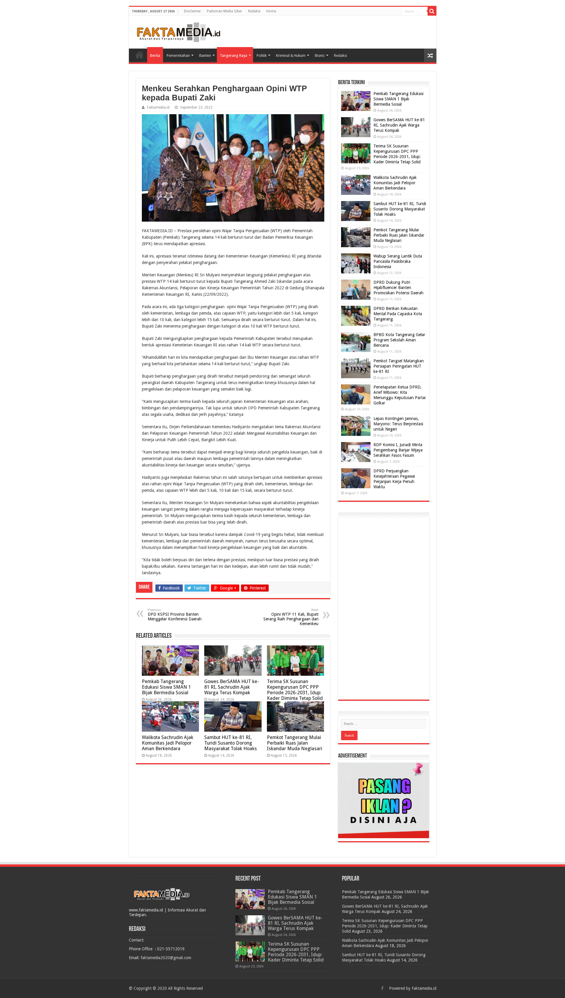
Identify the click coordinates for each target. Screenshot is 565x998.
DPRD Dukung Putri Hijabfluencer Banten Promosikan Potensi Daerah (398, 287)
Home (271, 11)
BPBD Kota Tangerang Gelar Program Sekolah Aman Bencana (399, 340)
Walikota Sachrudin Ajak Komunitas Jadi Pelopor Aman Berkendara (167, 743)
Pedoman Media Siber (224, 11)
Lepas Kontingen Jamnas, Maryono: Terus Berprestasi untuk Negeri (398, 423)
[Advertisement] (383, 608)
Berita (155, 55)
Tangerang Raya (233, 55)
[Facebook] (382, 988)
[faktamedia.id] (177, 31)
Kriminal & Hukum (290, 55)
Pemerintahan (178, 55)
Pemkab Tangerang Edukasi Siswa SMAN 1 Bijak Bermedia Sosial (166, 687)
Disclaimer (192, 11)
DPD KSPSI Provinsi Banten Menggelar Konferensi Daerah (175, 614)
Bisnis (320, 55)
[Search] (432, 11)
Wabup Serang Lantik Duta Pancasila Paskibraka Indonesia (397, 261)
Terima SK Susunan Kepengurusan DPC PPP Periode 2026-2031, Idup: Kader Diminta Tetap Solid (295, 690)
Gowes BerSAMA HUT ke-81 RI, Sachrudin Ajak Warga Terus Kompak (231, 687)
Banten (205, 55)
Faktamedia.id (158, 107)
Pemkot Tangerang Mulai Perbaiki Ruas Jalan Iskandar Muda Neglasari (294, 743)
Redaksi (254, 11)
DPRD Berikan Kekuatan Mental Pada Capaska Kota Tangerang (397, 313)
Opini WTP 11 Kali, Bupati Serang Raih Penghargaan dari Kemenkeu (290, 617)
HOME (139, 55)
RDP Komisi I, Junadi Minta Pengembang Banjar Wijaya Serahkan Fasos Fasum (398, 450)
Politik (262, 55)
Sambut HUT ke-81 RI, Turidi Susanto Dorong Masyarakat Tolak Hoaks (230, 743)
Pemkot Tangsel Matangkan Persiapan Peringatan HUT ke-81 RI (398, 366)
